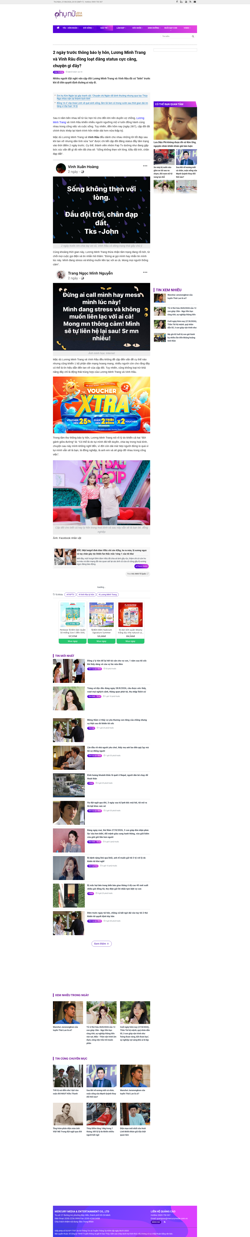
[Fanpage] (177, 1)
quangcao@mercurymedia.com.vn (172, 1218)
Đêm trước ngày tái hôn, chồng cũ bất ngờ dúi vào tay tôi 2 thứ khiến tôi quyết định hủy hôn (117, 915)
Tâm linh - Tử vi (94, 696)
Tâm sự (91, 728)
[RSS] (191, 1)
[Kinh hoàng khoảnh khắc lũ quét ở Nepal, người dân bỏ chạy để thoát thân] (69, 785)
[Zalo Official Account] (182, 1)
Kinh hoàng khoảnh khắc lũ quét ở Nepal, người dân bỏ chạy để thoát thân (117, 777)
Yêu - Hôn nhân (70, 28)
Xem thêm (142, 566)
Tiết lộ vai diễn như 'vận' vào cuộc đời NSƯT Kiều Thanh (66, 1092)
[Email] (195, 1)
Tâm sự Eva (92, 866)
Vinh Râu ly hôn (87, 594)
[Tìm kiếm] (193, 36)
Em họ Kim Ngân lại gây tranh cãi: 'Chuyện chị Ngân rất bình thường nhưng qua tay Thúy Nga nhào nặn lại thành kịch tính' (102, 97)
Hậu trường (58, 72)
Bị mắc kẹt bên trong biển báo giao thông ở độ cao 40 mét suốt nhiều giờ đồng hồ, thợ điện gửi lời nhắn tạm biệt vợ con (117, 887)
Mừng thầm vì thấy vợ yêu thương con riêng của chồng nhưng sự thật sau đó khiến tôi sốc (117, 722)
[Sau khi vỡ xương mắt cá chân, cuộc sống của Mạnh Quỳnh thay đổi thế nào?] (102, 1076)
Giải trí (104, 28)
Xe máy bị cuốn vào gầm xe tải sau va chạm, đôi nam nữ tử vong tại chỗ (163, 172)
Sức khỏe (137, 28)
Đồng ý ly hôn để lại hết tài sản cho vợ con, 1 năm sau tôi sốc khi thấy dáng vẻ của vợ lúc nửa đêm (117, 662)
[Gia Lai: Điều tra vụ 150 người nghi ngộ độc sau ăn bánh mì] (186, 188)
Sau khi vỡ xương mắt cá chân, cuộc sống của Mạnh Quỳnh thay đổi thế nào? (101, 1093)
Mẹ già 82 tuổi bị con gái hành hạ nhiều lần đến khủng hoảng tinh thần (181, 337)
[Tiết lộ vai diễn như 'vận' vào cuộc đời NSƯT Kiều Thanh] (68, 1076)
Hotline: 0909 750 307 (94, 2)
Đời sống (87, 28)
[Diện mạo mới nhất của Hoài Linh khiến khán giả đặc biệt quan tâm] (135, 1114)
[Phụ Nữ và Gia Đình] (69, 14)
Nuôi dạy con (170, 28)
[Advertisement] (139, 14)
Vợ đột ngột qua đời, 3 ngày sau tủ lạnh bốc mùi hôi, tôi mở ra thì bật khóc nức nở (117, 804)
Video (187, 28)
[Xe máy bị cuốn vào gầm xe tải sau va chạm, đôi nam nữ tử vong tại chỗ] (164, 157)
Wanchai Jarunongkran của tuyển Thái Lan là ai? (65, 1028)
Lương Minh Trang (108, 594)
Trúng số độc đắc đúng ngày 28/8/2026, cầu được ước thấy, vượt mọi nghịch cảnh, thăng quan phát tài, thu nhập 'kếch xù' (116, 690)
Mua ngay (73, 641)
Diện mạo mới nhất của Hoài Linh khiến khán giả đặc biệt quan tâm (133, 1131)
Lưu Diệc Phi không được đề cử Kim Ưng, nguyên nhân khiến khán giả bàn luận (175, 144)
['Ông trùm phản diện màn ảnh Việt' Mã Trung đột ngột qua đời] (68, 1114)
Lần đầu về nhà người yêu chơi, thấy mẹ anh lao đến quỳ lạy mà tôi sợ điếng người (118, 749)
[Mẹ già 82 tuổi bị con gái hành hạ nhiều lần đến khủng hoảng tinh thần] (160, 337)
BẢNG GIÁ (156, 1222)
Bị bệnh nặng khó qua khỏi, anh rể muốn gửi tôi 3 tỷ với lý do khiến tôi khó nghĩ (116, 860)
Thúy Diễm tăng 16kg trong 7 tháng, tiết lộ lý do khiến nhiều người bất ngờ (100, 1131)
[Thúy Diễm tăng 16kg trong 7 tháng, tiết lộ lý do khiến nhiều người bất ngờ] (102, 1114)
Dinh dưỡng (153, 28)
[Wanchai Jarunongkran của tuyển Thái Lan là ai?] (68, 1012)
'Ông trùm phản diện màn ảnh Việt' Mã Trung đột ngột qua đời (67, 1130)
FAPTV (71, 594)
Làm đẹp (121, 28)
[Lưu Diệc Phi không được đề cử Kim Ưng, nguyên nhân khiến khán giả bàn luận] (175, 123)
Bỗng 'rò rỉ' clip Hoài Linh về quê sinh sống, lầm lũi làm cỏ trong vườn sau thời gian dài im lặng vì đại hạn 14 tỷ (102, 104)
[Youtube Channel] (186, 1)
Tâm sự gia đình (94, 669)
